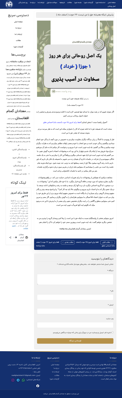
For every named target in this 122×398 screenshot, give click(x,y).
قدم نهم (25, 103)
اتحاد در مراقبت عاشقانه (20, 61)
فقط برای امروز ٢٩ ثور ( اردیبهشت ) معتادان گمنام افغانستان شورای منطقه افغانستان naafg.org (18, 88)
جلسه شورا (77, 2)
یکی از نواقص (11, 142)
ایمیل (110, 305)
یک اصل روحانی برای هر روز (23, 142)
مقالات (69, 2)
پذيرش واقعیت (11, 138)
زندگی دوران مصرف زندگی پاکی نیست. (16, 78)
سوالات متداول (52, 2)
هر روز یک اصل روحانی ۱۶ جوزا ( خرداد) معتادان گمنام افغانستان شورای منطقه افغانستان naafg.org (18, 134)
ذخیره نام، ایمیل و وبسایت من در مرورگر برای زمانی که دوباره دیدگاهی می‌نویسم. (82, 332)
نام (111, 291)
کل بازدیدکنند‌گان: (19, 166)
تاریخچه (62, 2)
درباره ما (32, 2)
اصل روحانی (112, 6)
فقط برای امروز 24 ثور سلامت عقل (21, 81)
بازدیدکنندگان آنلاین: (19, 149)
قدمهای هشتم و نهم (18, 103)
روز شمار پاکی (23, 2)
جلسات (28, 78)
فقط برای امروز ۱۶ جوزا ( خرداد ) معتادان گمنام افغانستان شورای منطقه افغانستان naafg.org (18, 95)
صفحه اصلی (112, 2)
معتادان (28, 112)
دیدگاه (110, 270)
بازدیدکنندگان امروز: (19, 157)
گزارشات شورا (88, 2)
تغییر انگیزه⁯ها (10, 74)
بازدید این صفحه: (20, 174)
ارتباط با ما (41, 2)
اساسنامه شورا (100, 2)
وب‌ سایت (109, 318)
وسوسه (17, 138)
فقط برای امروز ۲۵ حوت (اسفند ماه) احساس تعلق (62, 122)
